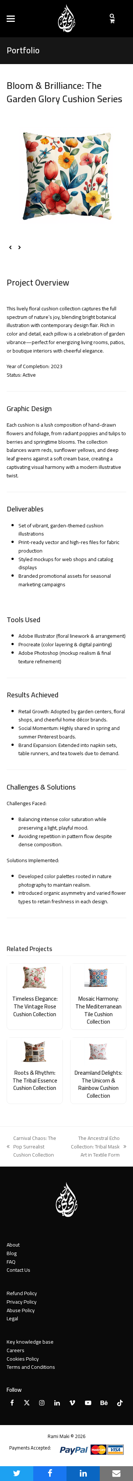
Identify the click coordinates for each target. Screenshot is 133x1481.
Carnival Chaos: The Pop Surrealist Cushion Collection (31, 1146)
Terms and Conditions (31, 1367)
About (13, 1245)
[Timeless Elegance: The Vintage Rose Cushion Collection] (34, 977)
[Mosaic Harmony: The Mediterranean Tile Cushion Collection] (98, 977)
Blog (12, 1253)
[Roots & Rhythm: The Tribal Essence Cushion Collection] (34, 1051)
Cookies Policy (23, 1359)
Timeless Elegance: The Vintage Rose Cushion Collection (35, 1006)
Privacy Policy (22, 1302)
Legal (12, 1318)
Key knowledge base (30, 1342)
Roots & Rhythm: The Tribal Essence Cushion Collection (35, 1080)
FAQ (11, 1262)
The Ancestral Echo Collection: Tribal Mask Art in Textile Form (93, 1146)
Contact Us (18, 1270)
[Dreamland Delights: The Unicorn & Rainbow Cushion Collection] (98, 1051)
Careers (15, 1350)
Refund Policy (22, 1293)
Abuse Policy (21, 1310)
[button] (11, 19)
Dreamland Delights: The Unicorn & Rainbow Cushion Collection (98, 1084)
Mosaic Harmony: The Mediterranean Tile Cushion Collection (98, 1010)
